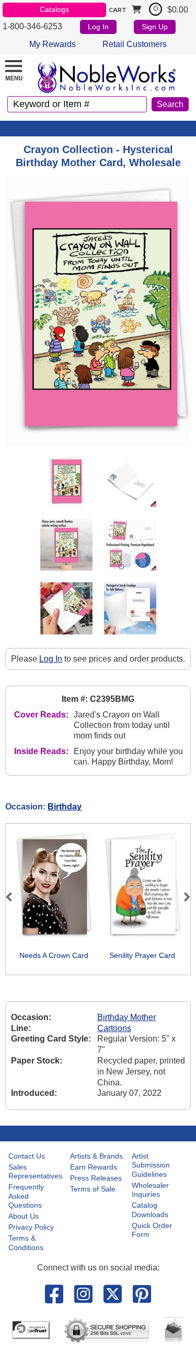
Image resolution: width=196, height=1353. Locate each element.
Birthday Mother (126, 1017)
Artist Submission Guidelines (151, 1165)
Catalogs (54, 9)
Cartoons (114, 1028)
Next (182, 897)
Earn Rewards (93, 1167)
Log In (98, 26)
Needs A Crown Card (53, 955)
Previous (13, 897)
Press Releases (96, 1178)
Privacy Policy (31, 1227)
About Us (23, 1216)
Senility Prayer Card (142, 955)
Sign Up (155, 26)
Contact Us (26, 1156)
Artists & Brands (96, 1156)
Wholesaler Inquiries (150, 1190)
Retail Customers (134, 44)
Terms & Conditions (25, 1243)
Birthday (65, 806)
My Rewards (52, 44)
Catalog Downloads (150, 1210)
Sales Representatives (35, 1172)
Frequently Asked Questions (26, 1196)
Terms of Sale (93, 1189)
